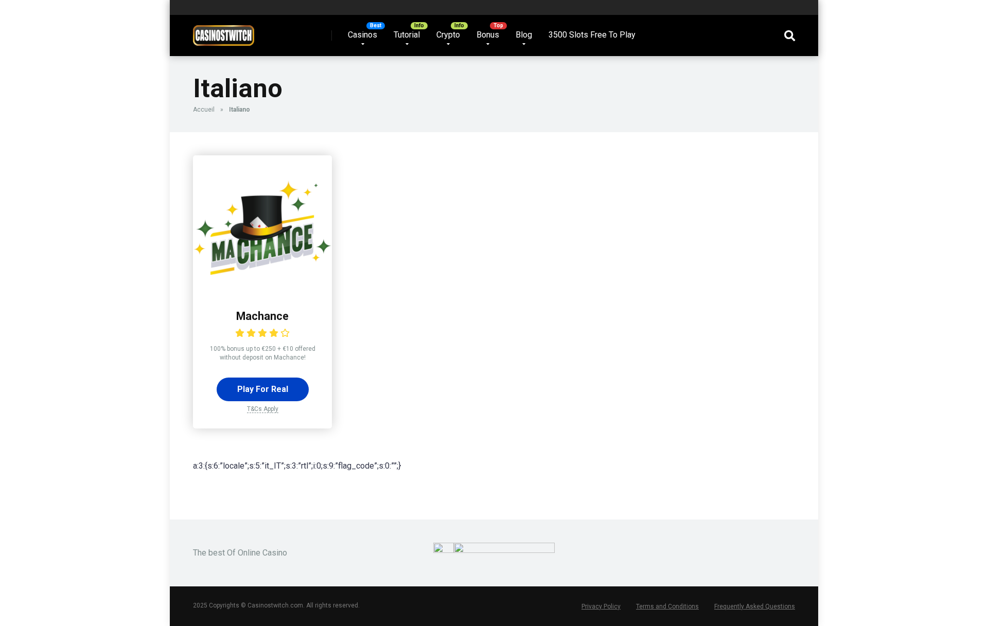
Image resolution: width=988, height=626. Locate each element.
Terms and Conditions (667, 606)
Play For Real (262, 389)
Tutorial (407, 35)
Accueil (204, 109)
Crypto (448, 35)
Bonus (488, 35)
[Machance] (262, 291)
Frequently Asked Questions (754, 606)
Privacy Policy (601, 606)
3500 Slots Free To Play (592, 35)
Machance (262, 316)
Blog (524, 35)
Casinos (362, 35)
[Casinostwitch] (223, 31)
